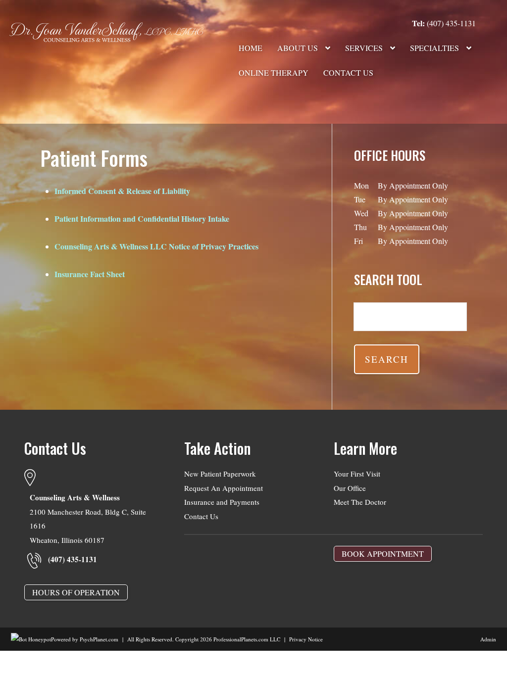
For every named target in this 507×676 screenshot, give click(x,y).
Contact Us (348, 72)
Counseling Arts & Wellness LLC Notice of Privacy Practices (156, 246)
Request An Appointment (223, 488)
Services (365, 48)
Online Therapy (273, 72)
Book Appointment (383, 553)
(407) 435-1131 (444, 23)
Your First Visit (357, 474)
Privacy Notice (306, 639)
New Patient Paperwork (220, 474)
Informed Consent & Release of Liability (122, 190)
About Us (298, 48)
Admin (488, 639)
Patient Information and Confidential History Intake (141, 218)
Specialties (435, 48)
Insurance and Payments (221, 502)
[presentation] (31, 639)
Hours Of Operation (76, 592)
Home (250, 48)
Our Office (350, 488)
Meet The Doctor (360, 502)
